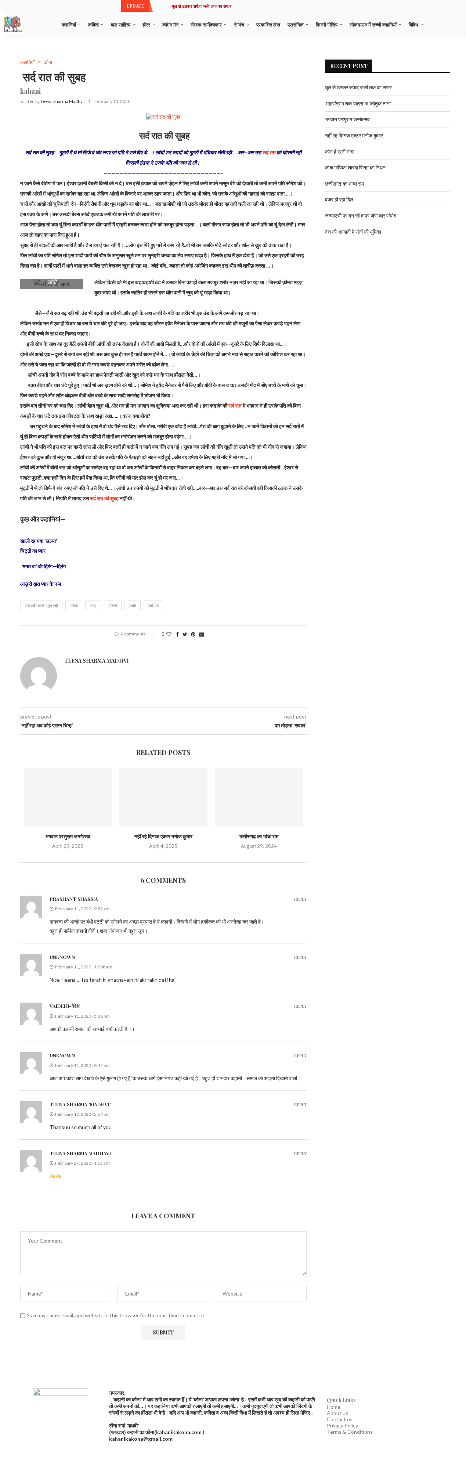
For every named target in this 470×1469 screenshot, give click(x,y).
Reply (300, 899)
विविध (413, 24)
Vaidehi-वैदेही (65, 1006)
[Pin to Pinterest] (193, 634)
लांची (132, 605)
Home (333, 1407)
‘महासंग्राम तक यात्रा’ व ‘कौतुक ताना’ (358, 103)
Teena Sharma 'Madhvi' (80, 1104)
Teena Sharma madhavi (80, 1153)
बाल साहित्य (120, 24)
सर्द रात (268, 152)
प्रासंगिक (296, 24)
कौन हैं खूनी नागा (339, 151)
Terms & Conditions (350, 1432)
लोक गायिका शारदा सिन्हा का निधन (355, 167)
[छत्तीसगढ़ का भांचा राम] (259, 797)
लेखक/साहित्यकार (206, 24)
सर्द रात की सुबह (104, 498)
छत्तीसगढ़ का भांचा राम (258, 836)
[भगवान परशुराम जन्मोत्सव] (68, 797)
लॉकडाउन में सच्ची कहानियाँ (373, 24)
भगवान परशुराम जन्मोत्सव (68, 836)
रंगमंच (239, 24)
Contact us (339, 1419)
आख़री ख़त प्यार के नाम (40, 584)
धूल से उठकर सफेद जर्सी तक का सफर (201, 6)
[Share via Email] (201, 634)
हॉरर (146, 24)
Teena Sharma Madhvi (62, 101)
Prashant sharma (74, 899)
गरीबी (73, 605)
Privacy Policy (342, 1425)
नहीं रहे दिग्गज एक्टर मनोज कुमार (163, 836)
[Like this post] (168, 634)
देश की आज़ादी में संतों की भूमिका (353, 232)
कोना (48, 62)
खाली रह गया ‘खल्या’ (38, 541)
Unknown (62, 957)
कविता (93, 24)
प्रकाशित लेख (268, 24)
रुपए (93, 605)
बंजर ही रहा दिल (339, 199)
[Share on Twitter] (184, 634)
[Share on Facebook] (177, 634)
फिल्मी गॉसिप (326, 24)
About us (337, 1413)
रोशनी (113, 605)
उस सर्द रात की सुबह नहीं (41, 605)
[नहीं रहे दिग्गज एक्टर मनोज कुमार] (163, 797)
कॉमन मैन (170, 24)
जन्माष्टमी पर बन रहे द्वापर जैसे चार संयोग (360, 215)
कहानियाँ (69, 24)
